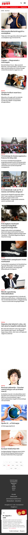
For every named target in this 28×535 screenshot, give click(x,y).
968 (16, 468)
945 (17, 465)
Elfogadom (22, 531)
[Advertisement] (14, 120)
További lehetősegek (14, 531)
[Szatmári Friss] (6, 3)
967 (11, 468)
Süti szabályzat (12, 528)
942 (4, 465)
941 (21, 462)
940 (17, 462)
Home (2, 10)
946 (21, 465)
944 (13, 465)
